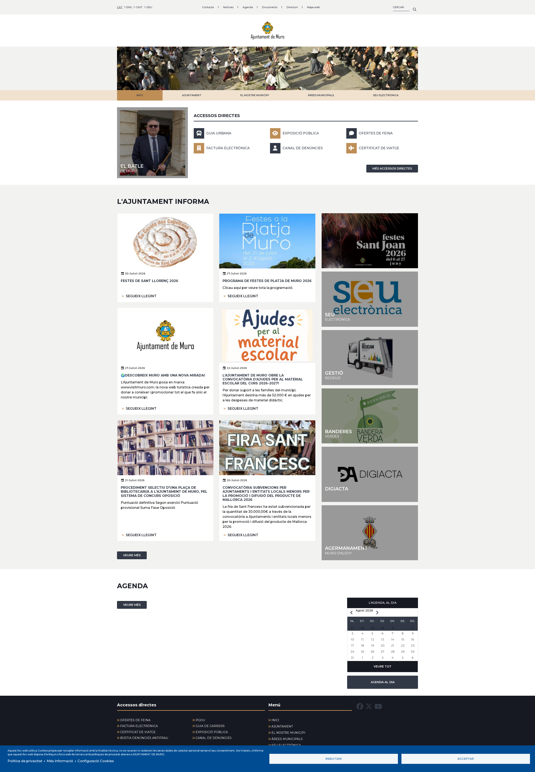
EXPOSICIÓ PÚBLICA (301, 133)
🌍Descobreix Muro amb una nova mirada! (163, 375)
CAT (120, 7)
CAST (139, 7)
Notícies (228, 7)
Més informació (60, 761)
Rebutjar (333, 758)
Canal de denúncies (303, 148)
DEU (149, 7)
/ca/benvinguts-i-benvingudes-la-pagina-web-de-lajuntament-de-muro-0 (152, 142)
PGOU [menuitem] (200, 720)
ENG (129, 7)
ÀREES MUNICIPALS (321, 95)
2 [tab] (271, 84)
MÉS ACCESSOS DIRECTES (392, 168)
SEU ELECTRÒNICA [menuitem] (286, 745)
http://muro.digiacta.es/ (370, 474)
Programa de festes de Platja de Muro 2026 (267, 281)
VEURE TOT (382, 666)
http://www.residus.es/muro (370, 357)
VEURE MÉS (132, 555)
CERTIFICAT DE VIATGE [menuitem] (138, 732)
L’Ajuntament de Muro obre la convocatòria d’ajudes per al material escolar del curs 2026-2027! (263, 379)
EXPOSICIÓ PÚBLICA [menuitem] (212, 732)
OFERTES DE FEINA (376, 133)
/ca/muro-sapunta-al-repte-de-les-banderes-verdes (370, 415)
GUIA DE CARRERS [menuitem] (210, 726)
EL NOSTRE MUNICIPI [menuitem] (288, 732)
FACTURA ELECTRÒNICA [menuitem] (139, 726)
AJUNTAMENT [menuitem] (282, 726)
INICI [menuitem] (275, 720)
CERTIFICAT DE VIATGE (379, 148)
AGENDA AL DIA (383, 682)
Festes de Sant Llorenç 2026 (149, 281)
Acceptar (465, 758)
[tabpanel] (267, 68)
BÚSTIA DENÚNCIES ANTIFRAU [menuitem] (144, 737)
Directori (292, 7)
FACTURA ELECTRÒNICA (228, 148)
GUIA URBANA (218, 133)
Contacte (208, 7)
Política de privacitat (25, 761)
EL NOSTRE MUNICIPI (254, 95)
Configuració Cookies (96, 761)
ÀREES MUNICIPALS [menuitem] (287, 739)
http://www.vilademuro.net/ (370, 532)
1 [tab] (263, 84)
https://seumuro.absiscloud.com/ (370, 299)
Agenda (248, 7)
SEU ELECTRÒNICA (386, 95)
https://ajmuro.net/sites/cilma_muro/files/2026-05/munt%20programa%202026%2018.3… (370, 240)
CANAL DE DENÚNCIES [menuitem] (214, 737)
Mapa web (313, 7)
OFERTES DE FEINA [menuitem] (135, 720)
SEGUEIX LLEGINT (141, 296)
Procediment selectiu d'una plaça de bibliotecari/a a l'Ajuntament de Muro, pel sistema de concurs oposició (164, 492)
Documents (269, 7)
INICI (139, 95)
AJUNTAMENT (191, 95)
